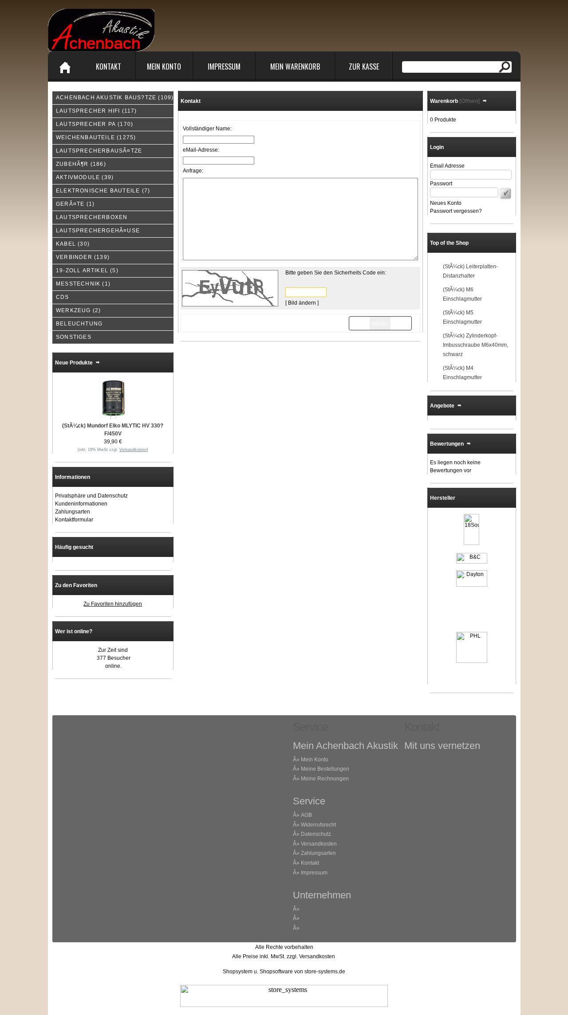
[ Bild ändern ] (302, 303)
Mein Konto (164, 66)
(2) (78, 310)
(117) (96, 111)
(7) (103, 191)
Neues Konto (446, 203)
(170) (94, 124)
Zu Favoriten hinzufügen (112, 604)
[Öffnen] (469, 101)
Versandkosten (319, 844)
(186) (81, 164)
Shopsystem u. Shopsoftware (258, 971)
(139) (83, 257)
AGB (306, 815)
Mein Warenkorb (295, 66)
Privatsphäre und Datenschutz (91, 496)
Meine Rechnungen (325, 779)
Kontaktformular (74, 520)
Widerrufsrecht (318, 825)
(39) (85, 177)
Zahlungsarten (72, 512)
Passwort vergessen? (456, 211)
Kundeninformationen (81, 504)
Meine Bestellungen (325, 769)
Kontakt (108, 66)
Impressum (224, 66)
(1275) (96, 137)
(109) (115, 97)
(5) (87, 270)
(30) (73, 244)
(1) (75, 204)
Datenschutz (316, 834)
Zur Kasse (364, 66)
